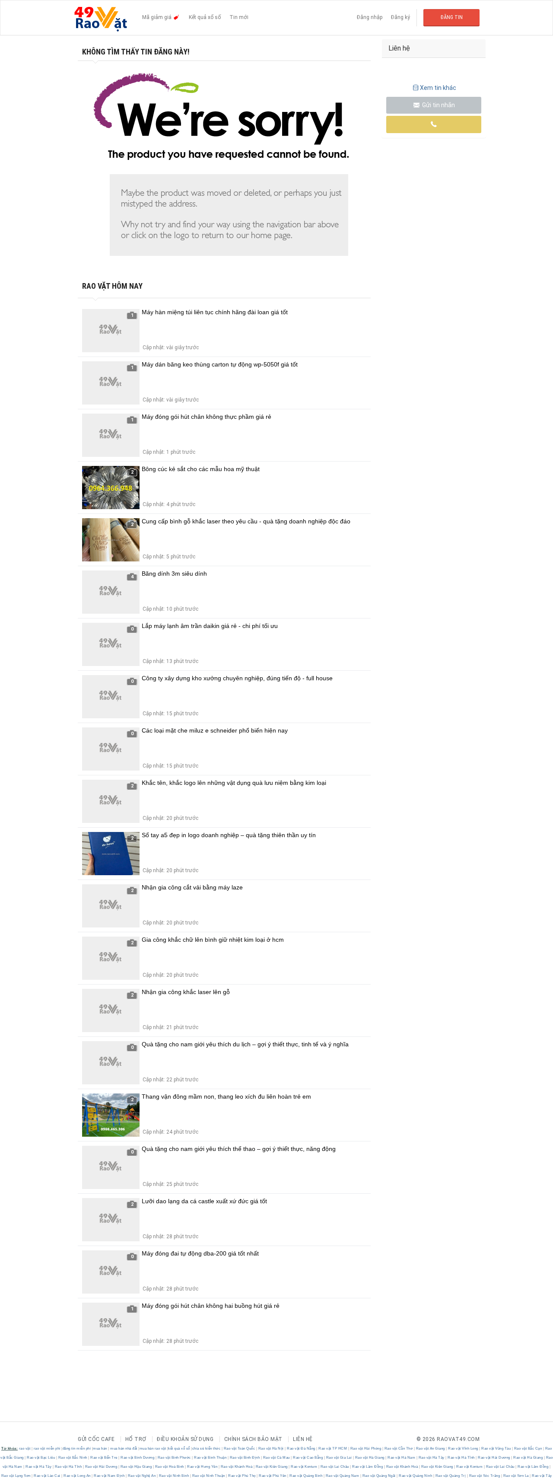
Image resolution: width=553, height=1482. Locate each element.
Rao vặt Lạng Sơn (16, 1476)
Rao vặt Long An (77, 1476)
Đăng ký (400, 17)
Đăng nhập (369, 17)
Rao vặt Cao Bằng (308, 1458)
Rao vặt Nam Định (109, 1476)
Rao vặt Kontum (304, 1467)
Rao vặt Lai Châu (334, 1467)
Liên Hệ (303, 1439)
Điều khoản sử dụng (185, 1439)
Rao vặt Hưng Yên (202, 1467)
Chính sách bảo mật (253, 1439)
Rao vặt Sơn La (516, 1476)
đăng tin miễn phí (77, 1448)
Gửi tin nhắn (438, 105)
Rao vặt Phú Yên (273, 1476)
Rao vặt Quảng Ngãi (379, 1476)
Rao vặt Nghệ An (142, 1476)
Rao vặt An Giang (430, 1448)
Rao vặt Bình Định (245, 1458)
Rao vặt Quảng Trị (450, 1476)
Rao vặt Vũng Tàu (496, 1448)
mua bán (100, 1448)
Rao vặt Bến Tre (104, 1458)
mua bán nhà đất (123, 1448)
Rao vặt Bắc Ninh (72, 1458)
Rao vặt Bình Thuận (210, 1458)
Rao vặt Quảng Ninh (415, 1476)
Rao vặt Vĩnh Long (463, 1448)
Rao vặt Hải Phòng (365, 1448)
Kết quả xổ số (205, 17)
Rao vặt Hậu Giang (136, 1467)
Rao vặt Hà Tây (431, 1458)
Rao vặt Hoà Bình (169, 1467)
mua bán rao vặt (153, 1448)
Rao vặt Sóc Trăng (484, 1476)
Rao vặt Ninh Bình (174, 1476)
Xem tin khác (438, 87)
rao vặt (25, 1448)
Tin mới (238, 17)
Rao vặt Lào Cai (47, 1476)
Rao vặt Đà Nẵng (301, 1448)
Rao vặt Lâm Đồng (367, 1467)
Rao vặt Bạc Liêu (41, 1458)
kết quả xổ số (179, 1448)
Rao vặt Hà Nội (271, 1448)
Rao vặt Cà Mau (276, 1458)
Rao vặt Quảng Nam (342, 1476)
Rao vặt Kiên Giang (271, 1467)
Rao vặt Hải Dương (494, 1458)
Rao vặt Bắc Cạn (528, 1448)
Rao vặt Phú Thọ (242, 1476)
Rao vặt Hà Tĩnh (461, 1458)
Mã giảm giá (157, 17)
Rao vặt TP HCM (333, 1448)
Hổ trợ (135, 1439)
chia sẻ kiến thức (206, 1448)
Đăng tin (452, 17)
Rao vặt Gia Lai (339, 1458)
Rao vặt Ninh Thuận (208, 1476)
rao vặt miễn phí (47, 1448)
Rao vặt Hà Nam (401, 1458)
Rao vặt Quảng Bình (306, 1476)
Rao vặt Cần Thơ (398, 1448)
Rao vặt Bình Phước (174, 1458)
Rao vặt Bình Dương (138, 1458)
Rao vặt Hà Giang (369, 1458)
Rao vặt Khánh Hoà (236, 1467)
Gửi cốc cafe (96, 1439)
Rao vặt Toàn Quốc (239, 1448)
